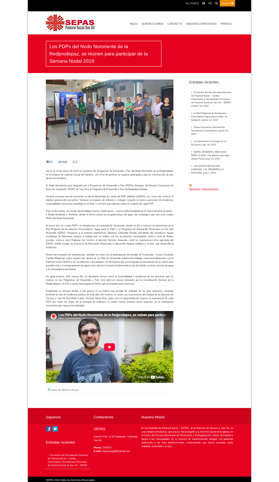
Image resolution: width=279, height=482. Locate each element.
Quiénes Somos (153, 23)
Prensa (226, 23)
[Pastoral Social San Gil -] (74, 23)
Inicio (134, 23)
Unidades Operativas (201, 23)
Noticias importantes (203, 189)
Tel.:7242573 (192, 3)
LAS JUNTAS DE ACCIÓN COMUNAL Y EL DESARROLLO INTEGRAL (207, 169)
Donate (226, 3)
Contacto (174, 23)
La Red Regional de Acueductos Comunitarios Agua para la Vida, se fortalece (209, 116)
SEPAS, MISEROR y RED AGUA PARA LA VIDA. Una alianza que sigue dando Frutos (210, 155)
